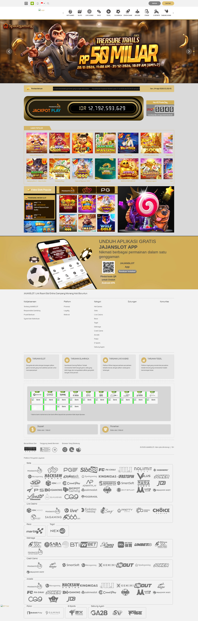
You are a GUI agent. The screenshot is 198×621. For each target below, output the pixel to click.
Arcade (137, 15)
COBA (70, 201)
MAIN (38, 143)
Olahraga (118, 15)
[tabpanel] (99, 51)
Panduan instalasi (127, 271)
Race (99, 15)
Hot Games (70, 15)
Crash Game (128, 15)
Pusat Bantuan (29, 314)
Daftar (168, 3)
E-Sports (156, 15)
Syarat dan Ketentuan (32, 319)
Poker (147, 15)
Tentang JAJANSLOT (31, 306)
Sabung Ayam (166, 15)
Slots (80, 15)
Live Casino (89, 15)
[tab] (68, 190)
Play (56, 111)
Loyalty (66, 310)
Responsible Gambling (32, 310)
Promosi (67, 306)
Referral (67, 314)
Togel (109, 15)
